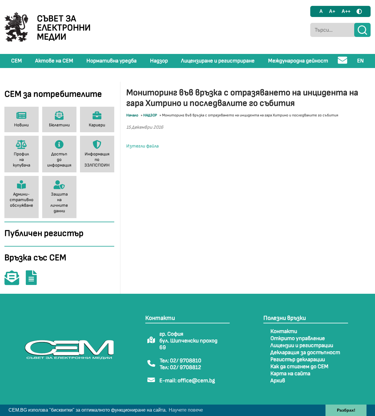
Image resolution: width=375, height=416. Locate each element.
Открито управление (297, 338)
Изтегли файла (142, 146)
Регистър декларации (297, 359)
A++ (346, 11)
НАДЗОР (150, 115)
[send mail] (342, 62)
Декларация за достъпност (305, 352)
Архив (277, 380)
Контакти (283, 331)
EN (360, 60)
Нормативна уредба (111, 60)
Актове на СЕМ (54, 60)
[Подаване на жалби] (34, 282)
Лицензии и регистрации (301, 345)
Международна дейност (298, 60)
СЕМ (16, 60)
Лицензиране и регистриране (218, 60)
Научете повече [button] (186, 409)
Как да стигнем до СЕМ (299, 366)
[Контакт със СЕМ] (14, 282)
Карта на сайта (290, 373)
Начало (132, 115)
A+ (332, 11)
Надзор (159, 60)
